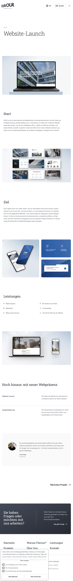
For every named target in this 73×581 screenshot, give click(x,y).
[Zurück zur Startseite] (18, 6)
